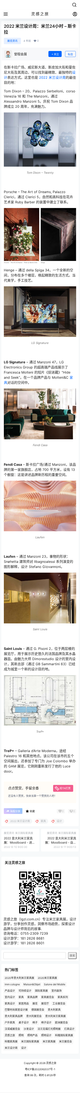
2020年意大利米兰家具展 (19, 977)
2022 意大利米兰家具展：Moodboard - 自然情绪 (60, 842)
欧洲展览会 (61, 1022)
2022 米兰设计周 (52, 77)
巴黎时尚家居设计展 (16, 1009)
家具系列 (63, 997)
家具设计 (10, 1003)
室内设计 (10, 997)
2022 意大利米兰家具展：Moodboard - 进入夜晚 (19, 842)
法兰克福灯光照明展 (49, 1028)
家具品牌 (32, 997)
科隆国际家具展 (64, 1035)
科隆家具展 (11, 1041)
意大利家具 (54, 1009)
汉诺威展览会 (12, 1028)
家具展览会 (47, 997)
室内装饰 (56, 990)
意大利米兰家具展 (55, 1016)
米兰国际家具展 (30, 1041)
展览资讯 (12, 40)
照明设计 (46, 1035)
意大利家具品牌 (14, 1016)
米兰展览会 (65, 1041)
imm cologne (12, 984)
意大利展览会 (34, 1016)
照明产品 (32, 1035)
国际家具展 (41, 990)
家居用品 (24, 1003)
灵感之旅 (10, 1035)
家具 (21, 997)
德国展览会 (37, 1009)
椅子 (35, 1022)
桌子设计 (24, 1022)
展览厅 (45, 1003)
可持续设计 (25, 990)
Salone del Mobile (54, 984)
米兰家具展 (49, 1041)
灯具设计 (69, 1028)
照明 (21, 1035)
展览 (35, 1003)
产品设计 (10, 990)
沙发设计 (29, 1028)
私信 (70, 54)
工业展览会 (58, 1003)
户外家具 (10, 1022)
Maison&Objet (31, 984)
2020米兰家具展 (47, 977)
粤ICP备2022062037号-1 (40, 1069)
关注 (56, 54)
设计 (23, 1047)
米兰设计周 (11, 1047)
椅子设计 (46, 1022)
